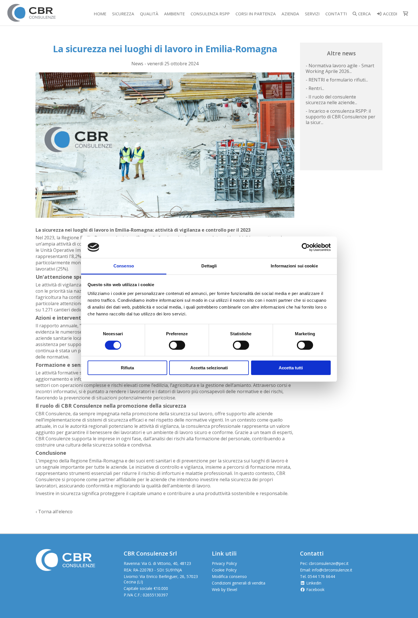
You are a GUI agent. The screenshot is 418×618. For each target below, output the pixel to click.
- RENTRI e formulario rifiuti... (337, 80)
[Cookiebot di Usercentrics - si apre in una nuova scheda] (306, 247)
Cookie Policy (224, 570)
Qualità (149, 13)
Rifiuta (127, 367)
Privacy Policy (224, 563)
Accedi (389, 13)
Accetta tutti (291, 367)
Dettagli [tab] (209, 265)
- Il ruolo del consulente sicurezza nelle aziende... (331, 100)
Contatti (336, 13)
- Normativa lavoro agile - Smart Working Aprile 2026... (340, 68)
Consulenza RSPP (210, 13)
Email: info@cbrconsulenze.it (326, 570)
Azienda (290, 13)
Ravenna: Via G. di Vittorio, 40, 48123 (157, 563)
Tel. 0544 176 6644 (317, 576)
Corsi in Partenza (255, 13)
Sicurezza (123, 13)
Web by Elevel (224, 589)
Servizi (312, 13)
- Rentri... (315, 88)
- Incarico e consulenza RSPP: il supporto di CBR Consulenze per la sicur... (340, 116)
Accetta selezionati (209, 367)
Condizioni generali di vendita (238, 583)
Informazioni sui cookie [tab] (294, 265)
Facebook (314, 589)
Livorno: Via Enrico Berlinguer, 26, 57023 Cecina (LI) (161, 579)
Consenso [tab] (123, 265)
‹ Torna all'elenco (54, 511)
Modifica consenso (229, 576)
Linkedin (313, 583)
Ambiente (174, 13)
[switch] (177, 345)
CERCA (364, 13)
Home (100, 13)
